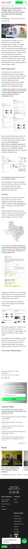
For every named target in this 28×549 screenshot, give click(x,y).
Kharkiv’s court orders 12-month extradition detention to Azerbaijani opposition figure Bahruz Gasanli (13, 411)
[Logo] (6, 2)
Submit (14, 399)
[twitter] (14, 492)
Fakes (17, 371)
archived (15, 86)
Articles (16, 502)
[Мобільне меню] (25, 2)
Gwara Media (4, 6)
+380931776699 (14, 487)
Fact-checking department (5, 500)
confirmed (20, 203)
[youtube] (17, 492)
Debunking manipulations (8, 371)
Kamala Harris (5, 373)
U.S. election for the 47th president (10, 374)
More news (22, 443)
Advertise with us (19, 523)
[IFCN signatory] (16, 536)
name (8, 217)
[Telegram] (8, 21)
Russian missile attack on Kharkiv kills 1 (12, 422)
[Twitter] (5, 21)
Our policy (17, 515)
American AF (21, 144)
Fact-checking (12, 6)
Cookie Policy (17, 521)
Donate (16, 529)
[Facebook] (2, 21)
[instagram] (10, 492)
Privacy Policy (18, 518)
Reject (10, 546)
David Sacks (15, 142)
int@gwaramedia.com (14, 488)
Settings (17, 546)
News (15, 499)
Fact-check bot (5, 503)
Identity (16, 526)
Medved (4, 150)
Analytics (4, 509)
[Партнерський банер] (14, 361)
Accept (4, 546)
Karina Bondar (5, 18)
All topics (16, 531)
